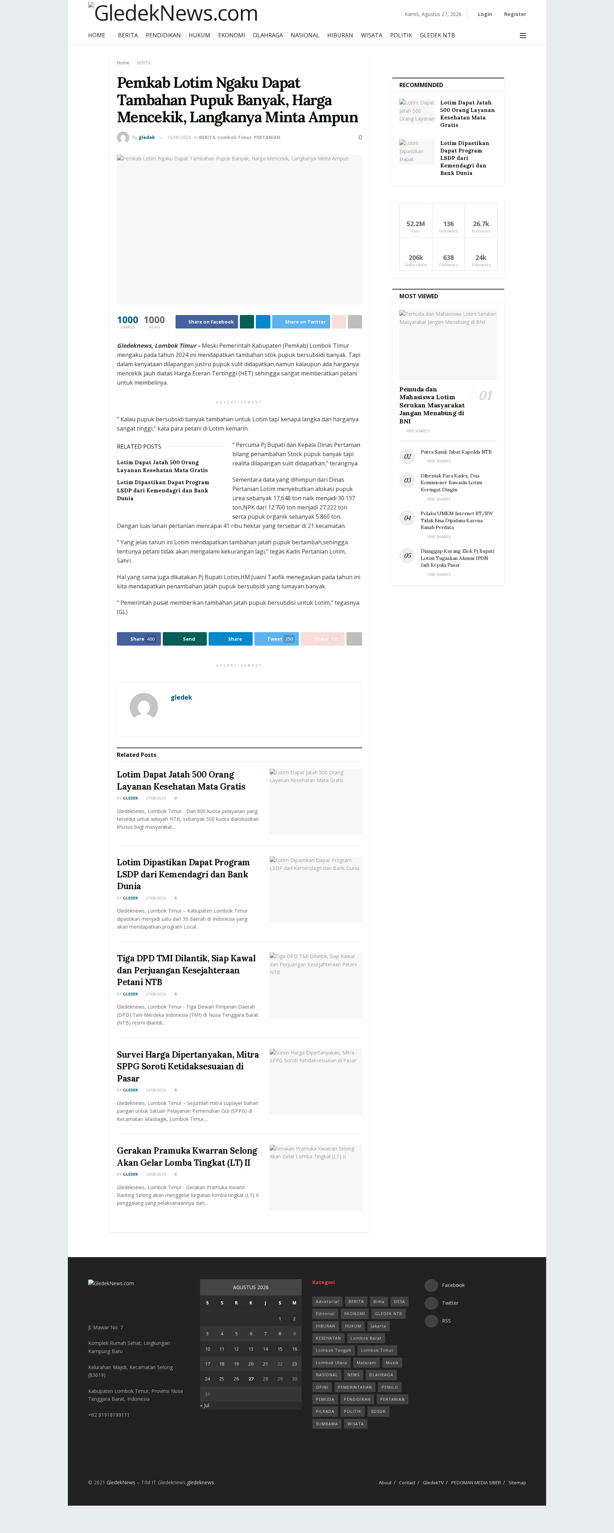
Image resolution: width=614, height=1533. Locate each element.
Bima (378, 1301)
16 (294, 1349)
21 (265, 1364)
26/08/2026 (155, 1090)
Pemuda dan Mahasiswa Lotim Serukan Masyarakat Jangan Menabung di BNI (432, 405)
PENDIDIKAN (163, 35)
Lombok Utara (331, 1362)
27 (250, 1379)
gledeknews (200, 1482)
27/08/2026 (155, 798)
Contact (407, 1482)
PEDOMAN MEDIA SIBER (476, 1482)
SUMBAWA (327, 1423)
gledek (147, 137)
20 (250, 1364)
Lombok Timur (234, 137)
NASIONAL (305, 35)
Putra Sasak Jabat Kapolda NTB (457, 452)
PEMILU (390, 1387)
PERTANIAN (267, 137)
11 (221, 1349)
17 (207, 1364)
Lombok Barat (366, 1338)
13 (250, 1349)
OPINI (322, 1387)
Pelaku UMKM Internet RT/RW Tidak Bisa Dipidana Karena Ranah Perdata (457, 520)
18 (221, 1364)
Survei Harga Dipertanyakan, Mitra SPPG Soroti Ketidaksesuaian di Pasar (188, 1066)
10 (207, 1349)
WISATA (371, 35)
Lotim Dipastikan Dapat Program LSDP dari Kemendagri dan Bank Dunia (163, 490)
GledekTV (433, 1482)
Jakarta (378, 1326)
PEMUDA (325, 1399)
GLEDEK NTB (437, 35)
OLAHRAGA (268, 35)
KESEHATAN (328, 1338)
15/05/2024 (179, 137)
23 (294, 1364)
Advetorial (327, 1301)
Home (123, 63)
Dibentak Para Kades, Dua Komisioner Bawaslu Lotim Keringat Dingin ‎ (451, 482)
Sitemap (517, 1482)
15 (280, 1349)
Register (514, 14)
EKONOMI (231, 35)
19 (236, 1364)
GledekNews (121, 1482)
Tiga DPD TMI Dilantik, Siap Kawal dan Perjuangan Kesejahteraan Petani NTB (186, 970)
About (385, 1482)
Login (484, 14)
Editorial (325, 1313)
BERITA (128, 35)
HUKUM (199, 35)
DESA (399, 1301)
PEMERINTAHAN (355, 1387)
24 (207, 1379)
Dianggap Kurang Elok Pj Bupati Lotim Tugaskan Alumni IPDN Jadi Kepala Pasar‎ (457, 558)
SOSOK (378, 1411)
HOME (96, 35)
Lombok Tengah (333, 1350)
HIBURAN (340, 35)
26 (236, 1379)
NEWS (354, 1374)
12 (236, 1349)
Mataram (366, 1362)
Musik (392, 1362)
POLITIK (401, 35)
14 (265, 1349)
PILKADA (325, 1411)
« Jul (204, 1405)
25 (221, 1379)
